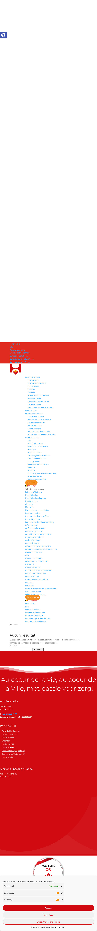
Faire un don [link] (15, 344)
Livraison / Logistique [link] (19, 356)
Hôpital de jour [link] (33, 386)
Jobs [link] (11, 347)
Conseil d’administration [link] (37, 458)
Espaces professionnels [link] (20, 353)
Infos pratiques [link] (31, 410)
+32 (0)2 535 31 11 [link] (9, 714)
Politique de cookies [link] (38, 927)
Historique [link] (32, 449)
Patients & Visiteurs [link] (32, 377)
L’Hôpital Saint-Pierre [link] (33, 437)
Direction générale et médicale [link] (39, 455)
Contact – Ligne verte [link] (36, 416)
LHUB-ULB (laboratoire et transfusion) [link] (42, 473)
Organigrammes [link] (34, 461)
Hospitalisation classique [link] (37, 383)
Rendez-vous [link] (31, 482)
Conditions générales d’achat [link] (22, 359)
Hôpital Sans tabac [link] (35, 452)
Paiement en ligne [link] (17, 350)
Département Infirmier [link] (36, 422)
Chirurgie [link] (31, 389)
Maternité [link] (31, 392)
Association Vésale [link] (35, 476)
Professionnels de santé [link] (34, 413)
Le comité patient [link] (34, 404)
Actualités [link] (31, 470)
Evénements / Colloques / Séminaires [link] (42, 434)
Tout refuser (48, 915)
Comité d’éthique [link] (34, 428)
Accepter (48, 908)
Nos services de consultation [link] (38, 395)
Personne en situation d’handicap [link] (40, 407)
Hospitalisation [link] (33, 380)
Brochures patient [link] (34, 398)
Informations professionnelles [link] (39, 431)
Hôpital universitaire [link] (35, 443)
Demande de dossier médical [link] (38, 401)
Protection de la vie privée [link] (55, 927)
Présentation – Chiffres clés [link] (38, 446)
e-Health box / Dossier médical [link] (39, 419)
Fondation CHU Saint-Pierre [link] (38, 464)
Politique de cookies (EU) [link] (37, 479)
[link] (3, 35)
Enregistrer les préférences (48, 922)
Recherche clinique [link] (35, 425)
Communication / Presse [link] (20, 362)
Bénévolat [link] (31, 467)
